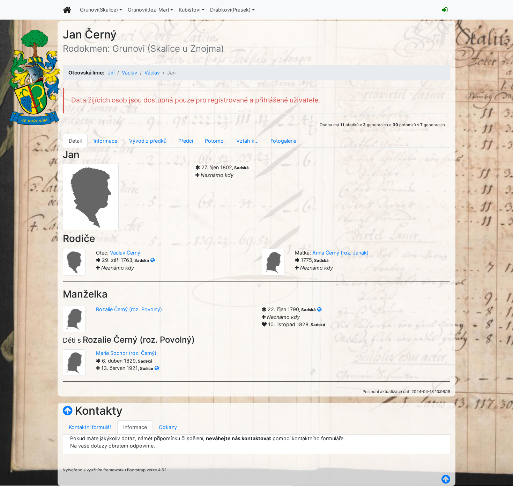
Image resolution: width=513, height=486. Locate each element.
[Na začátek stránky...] (67, 410)
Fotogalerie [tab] (283, 141)
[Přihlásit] (444, 9)
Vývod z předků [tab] (147, 141)
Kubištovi (189, 10)
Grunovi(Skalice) (99, 10)
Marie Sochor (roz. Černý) (126, 353)
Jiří (111, 73)
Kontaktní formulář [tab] (90, 427)
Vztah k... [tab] (247, 141)
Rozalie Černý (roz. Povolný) (129, 309)
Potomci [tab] (214, 141)
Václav (129, 73)
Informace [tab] (105, 141)
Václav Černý (125, 253)
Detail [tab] (75, 141)
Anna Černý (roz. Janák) (340, 253)
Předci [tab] (185, 141)
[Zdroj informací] (152, 260)
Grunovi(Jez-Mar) (148, 10)
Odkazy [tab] (168, 427)
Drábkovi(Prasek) (230, 10)
